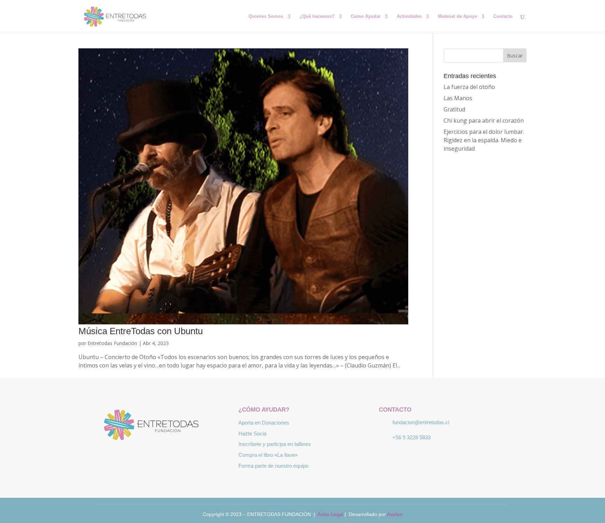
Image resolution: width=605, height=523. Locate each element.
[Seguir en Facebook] (141, 455)
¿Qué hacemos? (317, 16)
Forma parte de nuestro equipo (273, 466)
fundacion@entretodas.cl (420, 422)
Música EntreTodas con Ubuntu (140, 331)
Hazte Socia (252, 433)
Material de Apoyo (457, 16)
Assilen (395, 514)
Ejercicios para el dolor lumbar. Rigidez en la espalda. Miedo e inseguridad (484, 140)
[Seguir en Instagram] (162, 455)
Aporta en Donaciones (263, 423)
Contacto (503, 16)
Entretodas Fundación (112, 343)
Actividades (409, 16)
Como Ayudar (366, 16)
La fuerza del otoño (469, 87)
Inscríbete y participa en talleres (274, 444)
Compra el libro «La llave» (268, 455)
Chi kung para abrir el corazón (484, 120)
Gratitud (454, 109)
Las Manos (458, 98)
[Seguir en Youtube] (182, 455)
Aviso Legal (330, 514)
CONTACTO (395, 409)
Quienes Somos (266, 16)
